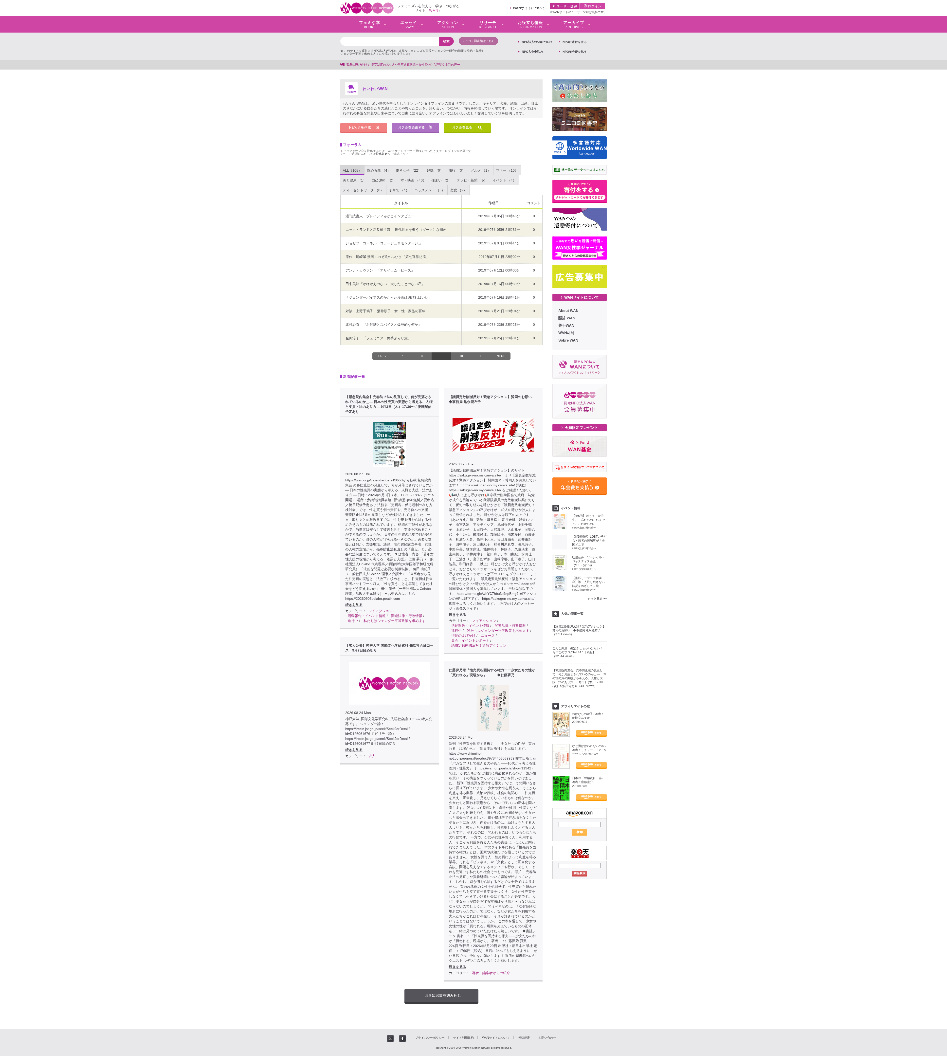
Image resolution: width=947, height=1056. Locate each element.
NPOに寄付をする (575, 42)
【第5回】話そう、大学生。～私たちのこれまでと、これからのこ (588, 520)
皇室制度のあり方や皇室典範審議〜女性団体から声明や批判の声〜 (417, 64)
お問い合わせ (547, 1037)
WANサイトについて (529, 8)
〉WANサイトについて (580, 297)
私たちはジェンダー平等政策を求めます (395, 621)
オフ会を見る (467, 128)
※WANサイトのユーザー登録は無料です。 (578, 12)
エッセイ (408, 24)
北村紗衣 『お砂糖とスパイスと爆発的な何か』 (383, 324)
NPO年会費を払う (575, 52)
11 (481, 356)
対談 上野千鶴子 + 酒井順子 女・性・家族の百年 (385, 311)
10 (461, 356)
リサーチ (488, 24)
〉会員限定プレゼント (579, 427)
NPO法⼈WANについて (537, 42)
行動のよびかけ (463, 635)
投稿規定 (382, 153)
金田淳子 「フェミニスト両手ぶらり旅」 (378, 338)
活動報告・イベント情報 (367, 616)
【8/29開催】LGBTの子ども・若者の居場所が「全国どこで (589, 540)
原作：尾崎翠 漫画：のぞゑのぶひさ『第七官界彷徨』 (387, 256)
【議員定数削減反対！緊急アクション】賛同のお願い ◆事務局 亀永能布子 (492, 399)
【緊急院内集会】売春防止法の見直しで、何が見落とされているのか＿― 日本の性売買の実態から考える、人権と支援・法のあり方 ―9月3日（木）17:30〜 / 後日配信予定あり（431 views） (579, 678)
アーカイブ (573, 24)
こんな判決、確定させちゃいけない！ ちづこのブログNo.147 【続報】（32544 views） (579, 652)
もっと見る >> (597, 599)
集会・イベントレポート (470, 640)
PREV (382, 356)
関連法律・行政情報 (406, 616)
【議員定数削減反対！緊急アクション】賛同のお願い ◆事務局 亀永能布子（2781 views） (579, 630)
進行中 (353, 621)
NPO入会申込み (532, 52)
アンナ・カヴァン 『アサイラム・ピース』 (380, 270)
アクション (447, 24)
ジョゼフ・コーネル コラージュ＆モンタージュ (383, 243)
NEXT (501, 356)
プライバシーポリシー (430, 1037)
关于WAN (566, 325)
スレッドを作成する (363, 128)
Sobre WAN (568, 340)
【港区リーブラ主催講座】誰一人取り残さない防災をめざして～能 (588, 582)
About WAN (568, 311)
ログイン (594, 6)
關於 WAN (566, 318)
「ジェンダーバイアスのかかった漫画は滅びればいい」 (389, 297)
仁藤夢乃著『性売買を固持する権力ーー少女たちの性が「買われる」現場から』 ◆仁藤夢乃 (492, 672)
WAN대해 (566, 333)
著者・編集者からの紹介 (491, 973)
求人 (371, 756)
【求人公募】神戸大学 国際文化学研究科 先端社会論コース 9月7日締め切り (389, 647)
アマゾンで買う (591, 733)
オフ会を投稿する (415, 128)
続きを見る (354, 605)
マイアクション (380, 611)
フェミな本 (369, 24)
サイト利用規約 (463, 1037)
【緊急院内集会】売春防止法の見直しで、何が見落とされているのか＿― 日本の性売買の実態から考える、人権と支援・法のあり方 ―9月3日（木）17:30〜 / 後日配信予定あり (389, 404)
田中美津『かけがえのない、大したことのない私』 (385, 284)
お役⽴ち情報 (530, 24)
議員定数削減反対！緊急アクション (479, 645)
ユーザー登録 (566, 6)
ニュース (488, 635)
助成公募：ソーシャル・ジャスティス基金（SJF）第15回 (588, 561)
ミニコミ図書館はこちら (478, 41)
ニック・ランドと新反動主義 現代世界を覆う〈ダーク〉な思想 (396, 229)
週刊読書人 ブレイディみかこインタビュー (382, 216)
